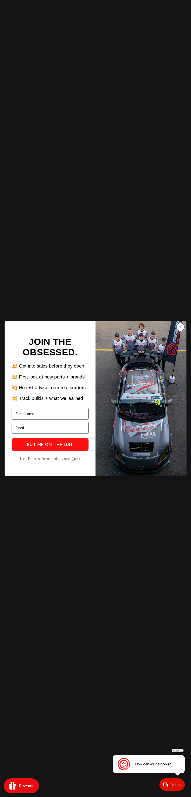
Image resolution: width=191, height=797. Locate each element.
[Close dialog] (180, 327)
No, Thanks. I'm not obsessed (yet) (50, 458)
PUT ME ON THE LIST (50, 444)
